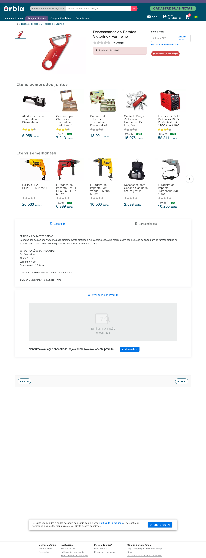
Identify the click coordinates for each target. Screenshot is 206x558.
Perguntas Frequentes (105, 552)
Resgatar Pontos (37, 18)
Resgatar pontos (29, 24)
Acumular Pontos (14, 18)
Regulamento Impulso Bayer (74, 556)
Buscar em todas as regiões (48, 8)
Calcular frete (182, 38)
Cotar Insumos (83, 18)
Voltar (25, 381)
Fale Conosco (101, 549)
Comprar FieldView (61, 18)
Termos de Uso (68, 549)
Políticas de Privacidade (72, 552)
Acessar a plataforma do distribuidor (144, 556)
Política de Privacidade (111, 523)
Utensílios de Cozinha (52, 24)
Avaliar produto (129, 349)
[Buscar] (134, 8)
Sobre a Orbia (45, 549)
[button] (197, 17)
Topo (182, 381)
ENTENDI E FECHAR (160, 525)
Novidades (44, 552)
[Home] (14, 8)
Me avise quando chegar (166, 54)
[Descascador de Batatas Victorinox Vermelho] (20, 34)
